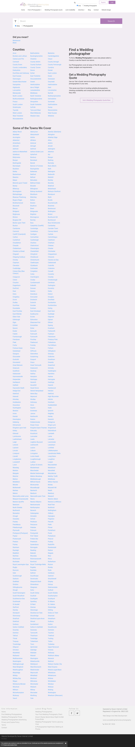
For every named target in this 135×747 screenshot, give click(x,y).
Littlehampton (53, 450)
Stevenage (34, 610)
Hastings (51, 382)
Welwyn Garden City (55, 664)
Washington (17, 661)
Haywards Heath (18, 388)
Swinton (15, 633)
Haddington (52, 371)
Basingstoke (34, 169)
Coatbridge (16, 268)
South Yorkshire (35, 104)
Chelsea (50, 245)
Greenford (51, 365)
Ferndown (16, 339)
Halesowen (16, 374)
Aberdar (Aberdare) (54, 132)
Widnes (50, 678)
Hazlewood (52, 388)
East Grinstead (35, 311)
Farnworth (33, 337)
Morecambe (34, 485)
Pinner (50, 527)
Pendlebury (17, 525)
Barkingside (17, 163)
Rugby (15, 567)
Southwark (16, 601)
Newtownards (35, 505)
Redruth (33, 553)
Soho (32, 590)
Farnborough (17, 337)
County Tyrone (35, 67)
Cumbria (51, 67)
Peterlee (33, 527)
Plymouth (16, 530)
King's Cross (34, 425)
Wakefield (16, 653)
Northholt (51, 507)
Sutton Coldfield (18, 627)
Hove (32, 405)
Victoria (50, 650)
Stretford (16, 621)
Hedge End (16, 391)
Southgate (34, 599)
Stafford (16, 607)
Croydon (16, 282)
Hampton (33, 376)
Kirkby (15, 431)
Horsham (51, 402)
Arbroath (16, 146)
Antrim (50, 143)
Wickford (33, 678)
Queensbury (34, 544)
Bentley (50, 180)
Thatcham (34, 636)
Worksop (16, 695)
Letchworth (34, 445)
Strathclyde (17, 107)
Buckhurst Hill (53, 217)
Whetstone (51, 673)
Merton (15, 479)
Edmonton (34, 319)
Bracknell (16, 206)
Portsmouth (17, 539)
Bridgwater (34, 211)
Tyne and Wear (35, 110)
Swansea (33, 630)
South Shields (53, 593)
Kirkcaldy (33, 431)
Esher (32, 328)
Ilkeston (15, 411)
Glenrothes (34, 354)
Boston (32, 203)
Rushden (33, 570)
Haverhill (33, 385)
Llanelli (15, 456)
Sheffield (16, 581)
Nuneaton (16, 513)
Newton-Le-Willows (54, 502)
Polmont (33, 530)
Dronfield (51, 300)
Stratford (16, 618)
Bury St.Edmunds (54, 223)
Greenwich (34, 368)
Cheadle (15, 245)
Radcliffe (51, 544)
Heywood (33, 396)
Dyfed (32, 73)
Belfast (32, 177)
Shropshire (34, 102)
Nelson (15, 493)
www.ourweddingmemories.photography (117, 720)
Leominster (52, 442)
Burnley (33, 220)
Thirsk (15, 638)
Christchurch (34, 260)
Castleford (16, 240)
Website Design (106, 10)
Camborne (16, 228)
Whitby (15, 675)
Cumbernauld (35, 282)
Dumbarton (52, 302)
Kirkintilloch (52, 431)
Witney (32, 690)
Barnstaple (16, 166)
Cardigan (33, 234)
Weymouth (34, 673)
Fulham (50, 348)
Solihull (50, 590)
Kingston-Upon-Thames (38, 428)
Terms (3, 725)
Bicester (33, 186)
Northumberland (18, 99)
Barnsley (51, 163)
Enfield (15, 325)
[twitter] (77, 713)
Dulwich (33, 302)
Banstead (33, 160)
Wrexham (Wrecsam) (55, 695)
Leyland (15, 448)
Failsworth (51, 331)
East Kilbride (17, 314)
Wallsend (16, 655)
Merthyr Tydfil (53, 476)
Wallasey (51, 653)
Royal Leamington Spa (21, 564)
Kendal (15, 416)
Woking (50, 690)
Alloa (49, 140)
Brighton (33, 214)
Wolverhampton (18, 693)
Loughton (51, 459)
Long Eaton (52, 456)
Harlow (50, 376)
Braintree (51, 206)
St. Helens (51, 604)
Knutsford (33, 433)
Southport (51, 599)
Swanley (16, 630)
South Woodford (18, 596)
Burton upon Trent (19, 223)
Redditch (16, 553)
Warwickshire (52, 110)
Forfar (15, 345)
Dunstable (16, 308)
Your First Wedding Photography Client (48, 714)
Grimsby (51, 368)
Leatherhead (17, 439)
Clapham (16, 263)
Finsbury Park (53, 339)
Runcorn (16, 570)
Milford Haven (35, 482)
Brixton (15, 217)
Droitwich (33, 300)
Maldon (15, 470)
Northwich (16, 510)
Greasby (51, 362)
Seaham (16, 579)
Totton (50, 641)
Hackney (33, 371)
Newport (51, 496)
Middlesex (33, 93)
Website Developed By (17, 736)
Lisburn (33, 450)
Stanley (15, 610)
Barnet (32, 163)
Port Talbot (34, 536)
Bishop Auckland (36, 191)
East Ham (51, 311)
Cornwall (16, 62)
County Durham (35, 65)
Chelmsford (34, 245)
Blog (89, 10)
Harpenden (16, 379)
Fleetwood (34, 342)
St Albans (51, 601)
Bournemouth (52, 203)
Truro (32, 644)
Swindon (51, 630)
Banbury (33, 157)
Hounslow (16, 405)
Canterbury (34, 231)
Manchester (34, 470)
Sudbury (51, 621)
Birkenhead (52, 189)
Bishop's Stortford (54, 191)
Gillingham (52, 351)
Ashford (15, 149)
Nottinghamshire (36, 99)
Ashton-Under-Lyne (36, 152)
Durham (33, 308)
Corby (32, 274)
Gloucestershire (35, 79)
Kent (49, 87)
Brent (14, 43)
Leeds (32, 439)
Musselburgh (34, 487)
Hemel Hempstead (36, 391)
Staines (33, 607)
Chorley (15, 260)
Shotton (15, 584)
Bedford (33, 174)
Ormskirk (33, 516)
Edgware (51, 317)
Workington (52, 693)
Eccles (32, 317)
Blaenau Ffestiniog (19, 197)
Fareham (51, 334)
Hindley (33, 399)
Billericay (16, 189)
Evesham (51, 328)
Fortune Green (18, 348)
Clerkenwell (52, 263)
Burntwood (52, 220)
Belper (15, 180)
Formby (33, 345)
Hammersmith (18, 376)
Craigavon (16, 277)
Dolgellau (16, 297)
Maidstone (51, 468)
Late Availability (70, 10)
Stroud (32, 621)
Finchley (33, 339)
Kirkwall (15, 433)
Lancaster (33, 436)
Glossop (51, 354)
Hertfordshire (52, 84)
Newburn (33, 493)
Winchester (34, 684)
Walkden (33, 653)
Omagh (15, 516)
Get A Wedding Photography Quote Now (96, 100)
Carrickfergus (52, 237)
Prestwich (33, 542)
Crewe (15, 280)
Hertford (51, 394)
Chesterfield (34, 251)
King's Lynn (52, 425)
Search (111, 21)
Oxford (32, 519)
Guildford (16, 371)
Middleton (16, 482)
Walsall (32, 655)
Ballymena (16, 157)
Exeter (15, 331)
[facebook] (71, 713)
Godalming (34, 357)
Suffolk (32, 107)
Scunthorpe (34, 576)
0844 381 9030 (109, 724)
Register (103, 2)
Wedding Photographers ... (44, 712)
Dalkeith (33, 285)
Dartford (16, 288)
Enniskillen (34, 325)
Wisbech (33, 687)
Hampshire (16, 84)
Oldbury (50, 513)
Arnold (50, 146)
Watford (51, 661)
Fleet (14, 342)
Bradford (33, 206)
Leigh (15, 442)
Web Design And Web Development (115, 716)
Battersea (33, 171)
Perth (50, 525)
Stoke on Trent (53, 613)
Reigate (50, 553)
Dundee (33, 305)
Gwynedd (51, 82)
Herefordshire (35, 84)
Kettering (16, 422)
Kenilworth (34, 416)
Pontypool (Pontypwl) (20, 533)
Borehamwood (18, 203)
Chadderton (17, 243)
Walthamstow (17, 658)
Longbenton (17, 459)
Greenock (16, 368)
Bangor (50, 157)
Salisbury (51, 573)
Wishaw (50, 687)
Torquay (15, 641)
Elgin (14, 322)
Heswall (15, 396)
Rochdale (16, 562)
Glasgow (16, 354)
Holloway (33, 402)
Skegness (33, 587)
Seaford (50, 576)
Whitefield (33, 675)
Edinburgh (16, 319)
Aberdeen (16, 134)
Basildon (16, 169)
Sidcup (50, 584)
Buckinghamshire (36, 56)
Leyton (32, 448)
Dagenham (16, 285)
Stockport (16, 613)
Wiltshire (51, 116)
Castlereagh (34, 240)
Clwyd (50, 59)
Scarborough (17, 576)
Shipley (50, 581)
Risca (50, 559)
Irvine (15, 413)
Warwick (51, 658)
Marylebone (52, 473)
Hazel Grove (34, 388)
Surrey (50, 107)
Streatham (51, 618)
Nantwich (33, 490)
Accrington (16, 137)
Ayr (49, 154)
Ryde (49, 570)
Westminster (34, 670)
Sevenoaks (34, 579)
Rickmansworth (35, 559)
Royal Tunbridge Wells (38, 564)
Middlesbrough (35, 479)
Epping (50, 325)
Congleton (33, 271)
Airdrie (32, 137)
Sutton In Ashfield (36, 627)
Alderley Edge (52, 137)
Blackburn (33, 194)
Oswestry (16, 519)
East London (52, 73)
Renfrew (15, 556)
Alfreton (33, 140)
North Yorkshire (35, 96)
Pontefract (51, 530)
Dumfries (16, 305)
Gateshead (16, 351)
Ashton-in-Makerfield (20, 152)
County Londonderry (20, 67)
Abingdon (51, 134)
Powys (15, 102)
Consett (50, 271)
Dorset (50, 70)
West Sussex (52, 113)
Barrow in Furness (36, 166)
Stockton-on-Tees (36, 613)
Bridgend (16, 211)
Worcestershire (18, 119)
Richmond (16, 559)
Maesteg (16, 468)
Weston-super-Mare (54, 670)
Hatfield (15, 385)
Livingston (34, 453)
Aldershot (16, 140)
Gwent (32, 82)
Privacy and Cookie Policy (10, 722)
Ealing (50, 308)
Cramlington (34, 277)
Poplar (15, 536)
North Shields (17, 507)
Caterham (51, 240)
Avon (14, 53)
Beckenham (17, 174)
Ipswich (50, 411)
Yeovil (15, 698)
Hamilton (51, 374)
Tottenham (34, 641)
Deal (14, 291)
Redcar (50, 550)
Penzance (33, 525)
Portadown (52, 536)
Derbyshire (16, 70)
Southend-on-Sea (19, 599)
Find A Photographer (34, 10)
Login (112, 2)
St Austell (16, 604)
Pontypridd (34, 533)
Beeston (15, 177)
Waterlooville (34, 661)
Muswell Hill (52, 487)
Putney (15, 544)
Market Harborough (37, 473)
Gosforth (16, 359)
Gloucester (16, 357)
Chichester (51, 251)
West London (17, 113)
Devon (32, 70)
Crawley (50, 277)
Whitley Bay (17, 678)
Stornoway (16, 616)
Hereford (16, 394)
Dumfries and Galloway (21, 73)
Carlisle (50, 234)
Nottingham (52, 510)
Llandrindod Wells (54, 453)
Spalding (33, 601)
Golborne (51, 357)
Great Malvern (18, 365)
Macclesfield (52, 465)
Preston (15, 542)
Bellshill (50, 177)
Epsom (15, 328)
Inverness (33, 411)
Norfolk (50, 93)
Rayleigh (16, 550)
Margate (16, 473)
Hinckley (16, 399)
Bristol (50, 214)
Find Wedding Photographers (11, 714)
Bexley (15, 186)
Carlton (15, 237)
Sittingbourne (17, 587)
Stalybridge (52, 607)
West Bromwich (35, 667)
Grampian (51, 79)
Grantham (51, 359)
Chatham (51, 243)
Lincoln (15, 450)
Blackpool (51, 194)
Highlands (16, 87)
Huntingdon (17, 408)
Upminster (33, 647)
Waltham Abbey (53, 655)
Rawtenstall (52, 547)
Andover (33, 143)
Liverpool (16, 453)
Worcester (33, 693)
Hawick (50, 385)
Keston (32, 419)
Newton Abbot (53, 499)
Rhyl (49, 556)
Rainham (16, 547)
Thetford (51, 636)
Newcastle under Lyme (20, 496)
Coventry (51, 274)
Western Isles (35, 116)
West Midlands (35, 113)
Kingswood (52, 428)
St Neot (32, 604)
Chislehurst (34, 257)
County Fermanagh (54, 65)
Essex (50, 76)
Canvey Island (53, 231)
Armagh (33, 146)
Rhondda (33, 556)
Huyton (32, 408)
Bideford (51, 186)
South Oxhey (34, 593)
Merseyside (17, 93)
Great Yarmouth (35, 365)
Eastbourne (34, 314)
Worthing (33, 695)
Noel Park (51, 505)
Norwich (33, 510)
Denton (32, 291)
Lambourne (17, 436)
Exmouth (33, 331)
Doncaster (33, 297)
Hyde (49, 408)
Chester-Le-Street (19, 251)
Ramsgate (33, 547)
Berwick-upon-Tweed (20, 183)
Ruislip (50, 567)
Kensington (17, 419)
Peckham (33, 522)
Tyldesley (51, 644)
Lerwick (15, 445)
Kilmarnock (17, 425)
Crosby (32, 280)
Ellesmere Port (35, 322)
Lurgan (50, 462)
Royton (50, 564)
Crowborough (52, 280)
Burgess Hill (17, 220)
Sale (14, 573)
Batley (15, 171)
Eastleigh (51, 314)
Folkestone (52, 342)
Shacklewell (52, 579)
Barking (50, 160)
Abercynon (34, 132)
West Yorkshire (18, 116)
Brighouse (16, 214)
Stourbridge (34, 616)
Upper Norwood (53, 647)
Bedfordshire (34, 53)
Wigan (15, 681)
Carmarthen (34, 237)
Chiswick (51, 257)
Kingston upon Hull (19, 428)
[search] (75, 3)
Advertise (81, 10)
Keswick (51, 419)
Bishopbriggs (17, 194)
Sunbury (16, 624)
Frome (32, 348)
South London (18, 104)
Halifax (32, 374)
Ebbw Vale (16, 317)
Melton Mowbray (36, 476)
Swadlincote (52, 627)
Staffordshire (52, 104)
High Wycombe (53, 396)
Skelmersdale (52, 587)
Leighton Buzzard (36, 442)
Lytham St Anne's (36, 465)
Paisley (15, 522)
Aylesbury (16, 154)
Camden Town (53, 228)
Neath (50, 490)
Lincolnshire (52, 90)
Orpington (51, 516)
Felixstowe (51, 337)
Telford (15, 636)
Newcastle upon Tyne (37, 496)
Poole (50, 533)
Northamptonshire (54, 96)
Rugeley (33, 567)
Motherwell (16, 487)
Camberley (51, 226)
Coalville (51, 265)
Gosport (33, 359)
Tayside (15, 110)
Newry (32, 499)
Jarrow (32, 413)
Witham (15, 690)
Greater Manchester (19, 82)
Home (23, 10)
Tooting (50, 638)
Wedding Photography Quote (53, 10)
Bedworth (51, 174)
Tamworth (33, 633)
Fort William (52, 345)
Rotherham (52, 562)
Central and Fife (18, 59)
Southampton (53, 596)
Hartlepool (16, 382)
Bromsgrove (34, 217)
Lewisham (51, 445)
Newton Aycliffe (18, 502)
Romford (33, 562)
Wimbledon (52, 681)
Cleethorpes (34, 263)
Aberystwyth (34, 134)
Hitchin (50, 399)
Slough (15, 590)
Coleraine (51, 268)
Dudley (15, 302)
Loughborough (35, 459)
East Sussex (17, 76)
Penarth (50, 522)
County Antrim (35, 62)
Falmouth (33, 334)
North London (17, 96)
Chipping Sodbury (19, 257)
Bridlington (52, 211)
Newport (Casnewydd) (20, 499)
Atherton (51, 152)
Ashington (51, 149)
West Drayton (52, 667)
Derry (14, 294)
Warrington (34, 658)
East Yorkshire (35, 76)
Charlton (33, 243)
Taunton (51, 633)
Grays (32, 362)
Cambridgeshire (53, 56)
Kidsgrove (51, 422)
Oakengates (34, 513)
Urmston (16, 650)
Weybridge (16, 673)
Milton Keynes (53, 482)
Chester (50, 248)
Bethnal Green (35, 183)
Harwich (33, 382)
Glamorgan (17, 79)
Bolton (32, 200)
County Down (17, 65)
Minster (15, 485)
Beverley (51, 183)
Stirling (50, 610)
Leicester (51, 439)
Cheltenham (17, 248)
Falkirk (15, 334)
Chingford (33, 254)
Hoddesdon (17, 402)
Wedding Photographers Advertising (13, 720)
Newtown (16, 505)
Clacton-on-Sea (53, 260)
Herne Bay (33, 394)
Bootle (50, 200)
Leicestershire (35, 90)
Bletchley (33, 197)
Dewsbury (33, 294)
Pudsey (50, 542)
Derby (50, 291)
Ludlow (32, 462)
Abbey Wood (17, 132)
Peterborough (17, 527)
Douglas (51, 297)
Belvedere (33, 180)
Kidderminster (35, 422)
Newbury (51, 493)
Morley (50, 485)
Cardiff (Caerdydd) (19, 234)
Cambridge (34, 228)
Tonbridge (33, 638)
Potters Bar (34, 539)
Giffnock (33, 351)
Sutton (50, 624)
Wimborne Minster (19, 684)
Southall (33, 596)
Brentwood (16, 40)
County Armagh (53, 62)
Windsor (51, 684)
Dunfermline (52, 305)
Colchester (34, 268)
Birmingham (17, 191)
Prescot (50, 539)
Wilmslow (33, 681)
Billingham (34, 189)
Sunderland (34, 624)
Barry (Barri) (52, 166)
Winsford (16, 687)
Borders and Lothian (20, 56)
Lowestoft (16, 462)
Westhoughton (18, 670)
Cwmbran (51, 282)
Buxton (15, 226)
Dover (15, 300)
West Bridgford (18, 667)
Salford (32, 573)
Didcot (50, 294)
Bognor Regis (17, 200)
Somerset (51, 102)
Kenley (50, 416)
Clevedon (16, 265)
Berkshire (51, 53)
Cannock (16, 231)
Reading (33, 550)
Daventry (51, 288)
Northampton (35, 507)
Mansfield (51, 470)
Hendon (50, 391)
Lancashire (16, 90)
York (31, 698)
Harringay (33, 379)
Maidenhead (34, 468)
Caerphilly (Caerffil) (37, 226)
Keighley (51, 413)
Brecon (15, 208)
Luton (15, 465)
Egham (50, 319)
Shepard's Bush (35, 581)
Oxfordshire (52, 99)
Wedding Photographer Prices (11, 717)
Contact (96, 10)
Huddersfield (52, 405)
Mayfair (15, 476)
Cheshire (33, 59)
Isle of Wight (34, 87)
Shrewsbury (34, 584)
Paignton (51, 519)
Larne (50, 436)
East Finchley (17, 311)
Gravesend (16, 362)
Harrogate (51, 379)
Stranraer (51, 616)
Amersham (16, 143)
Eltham (50, 322)
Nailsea (15, 490)
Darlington (51, 285)
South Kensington (19, 593)
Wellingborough (18, 664)
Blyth (49, 197)
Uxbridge (33, 650)
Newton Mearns (35, 502)
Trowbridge (17, 644)
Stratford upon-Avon (37, 618)
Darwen (33, 288)
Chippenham (52, 254)
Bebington (51, 171)
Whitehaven (52, 675)
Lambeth (51, 433)
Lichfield (51, 448)
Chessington (34, 248)
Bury (32, 223)
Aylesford (33, 154)
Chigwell (16, 254)
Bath (49, 169)
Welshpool (34, 664)
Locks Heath (34, 456)
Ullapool (15, 647)
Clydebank (34, 265)
